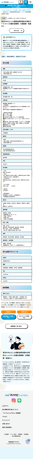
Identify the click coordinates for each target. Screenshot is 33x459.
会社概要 (6, 434)
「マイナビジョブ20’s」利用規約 (11, 413)
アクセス (4, 416)
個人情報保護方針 (16, 436)
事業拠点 (20, 434)
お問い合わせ (6, 424)
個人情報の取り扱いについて (10, 409)
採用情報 (26, 434)
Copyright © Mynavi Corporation (14, 443)
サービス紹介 (13, 434)
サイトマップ (6, 420)
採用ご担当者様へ (7, 427)
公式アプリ (5, 406)
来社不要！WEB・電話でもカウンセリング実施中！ (16, 6)
